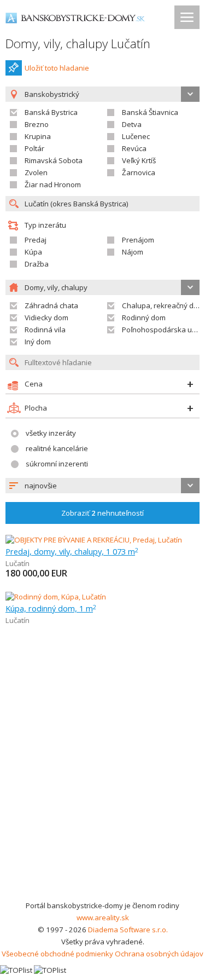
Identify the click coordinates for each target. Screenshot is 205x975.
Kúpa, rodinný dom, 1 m (50, 608)
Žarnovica (138, 172)
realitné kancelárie (57, 448)
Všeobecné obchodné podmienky (57, 954)
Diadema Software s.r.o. (128, 929)
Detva (132, 124)
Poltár (34, 148)
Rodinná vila (45, 329)
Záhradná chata (51, 305)
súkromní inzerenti (57, 464)
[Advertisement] (102, 791)
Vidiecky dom (46, 317)
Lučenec (136, 136)
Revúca (134, 148)
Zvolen (36, 172)
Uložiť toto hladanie (57, 68)
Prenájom (138, 240)
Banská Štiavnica (150, 112)
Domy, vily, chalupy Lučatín (77, 43)
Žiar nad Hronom (53, 184)
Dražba (37, 264)
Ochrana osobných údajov (159, 954)
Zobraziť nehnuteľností (102, 513)
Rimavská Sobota (54, 160)
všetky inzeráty (51, 433)
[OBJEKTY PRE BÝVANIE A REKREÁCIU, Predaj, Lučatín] (93, 540)
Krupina (38, 136)
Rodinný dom (144, 317)
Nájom (132, 252)
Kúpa (33, 252)
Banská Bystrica (51, 112)
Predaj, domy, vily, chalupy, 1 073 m (71, 551)
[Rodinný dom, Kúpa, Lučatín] (55, 597)
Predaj (35, 240)
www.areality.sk (103, 917)
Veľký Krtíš (139, 160)
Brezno (37, 124)
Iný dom (38, 342)
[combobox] (102, 485)
